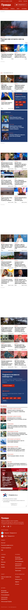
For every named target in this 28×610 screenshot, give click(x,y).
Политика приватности (7, 545)
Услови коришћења (6, 547)
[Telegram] (8, 526)
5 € (16, 102)
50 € (17, 104)
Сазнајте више (7, 385)
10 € (20, 102)
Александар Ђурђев (20, 568)
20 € (24, 102)
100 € (21, 104)
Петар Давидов (19, 561)
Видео (2, 564)
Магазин (3, 562)
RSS (2, 550)
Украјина (17, 576)
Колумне (24, 8)
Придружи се (22, 4)
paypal (18, 107)
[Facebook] (1, 526)
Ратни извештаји (19, 574)
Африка (17, 581)
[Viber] (10, 526)
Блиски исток (18, 579)
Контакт (25, 1)
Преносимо (18, 570)
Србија (13, 8)
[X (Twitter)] (6, 526)
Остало (17, 584)
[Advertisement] (14, 16)
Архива (3, 567)
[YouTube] (4, 526)
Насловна (5, 8)
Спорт (3, 574)
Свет (18, 8)
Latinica (20, 1)
